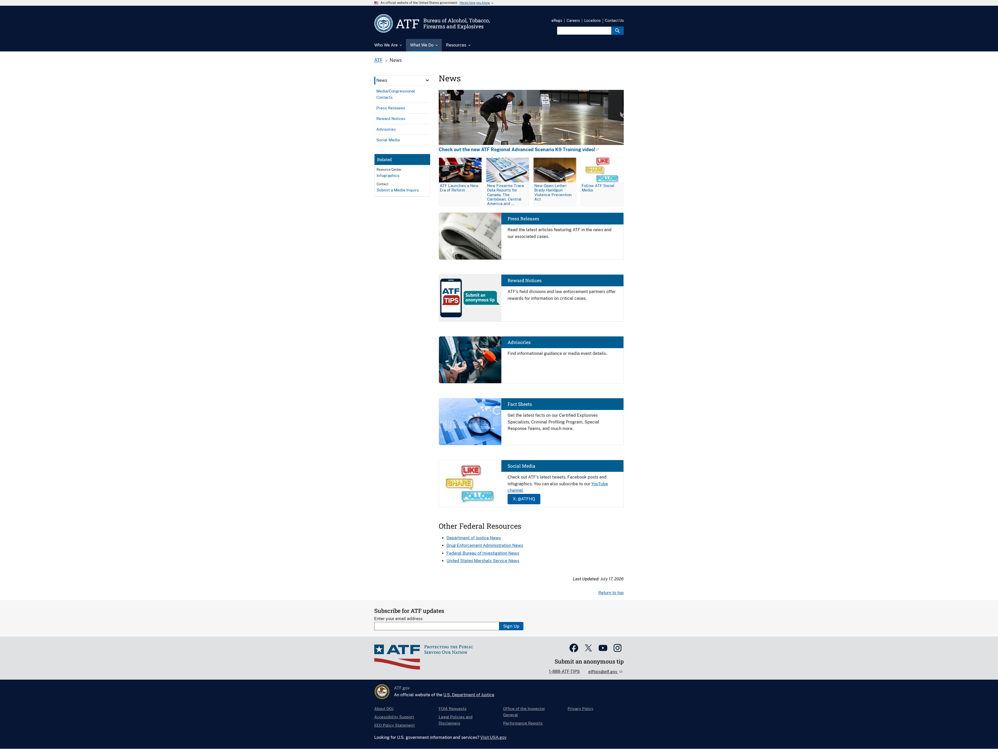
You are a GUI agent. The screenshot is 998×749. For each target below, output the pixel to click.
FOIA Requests (453, 708)
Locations (592, 20)
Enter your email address (398, 618)
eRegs (556, 20)
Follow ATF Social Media (598, 187)
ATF (378, 60)
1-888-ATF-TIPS (564, 671)
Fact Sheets (520, 404)
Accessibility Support (394, 717)
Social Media (521, 466)
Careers (573, 20)
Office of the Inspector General (524, 711)
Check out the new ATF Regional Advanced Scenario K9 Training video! (517, 149)
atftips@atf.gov (603, 671)
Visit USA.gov (493, 737)
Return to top (611, 592)
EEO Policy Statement (394, 725)
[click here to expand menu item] (427, 80)
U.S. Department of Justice (468, 694)
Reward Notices (525, 280)
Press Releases (523, 219)
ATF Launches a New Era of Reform (459, 187)
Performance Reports (523, 723)
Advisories (519, 342)
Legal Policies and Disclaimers (455, 720)
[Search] (617, 30)
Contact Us (614, 20)
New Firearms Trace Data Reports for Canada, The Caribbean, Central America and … (505, 194)
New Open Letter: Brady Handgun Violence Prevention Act (553, 192)
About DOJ (383, 708)
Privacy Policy (580, 708)
